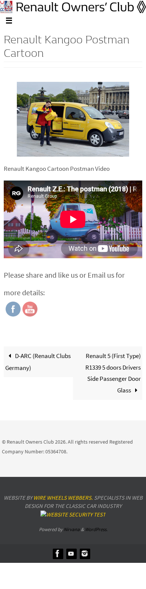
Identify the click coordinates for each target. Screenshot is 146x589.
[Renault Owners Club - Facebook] (58, 553)
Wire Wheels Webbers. (63, 497)
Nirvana (72, 529)
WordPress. (96, 529)
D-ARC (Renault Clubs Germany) (38, 362)
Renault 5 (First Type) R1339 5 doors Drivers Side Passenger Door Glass (113, 373)
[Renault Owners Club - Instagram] (84, 553)
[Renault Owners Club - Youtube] (71, 553)
